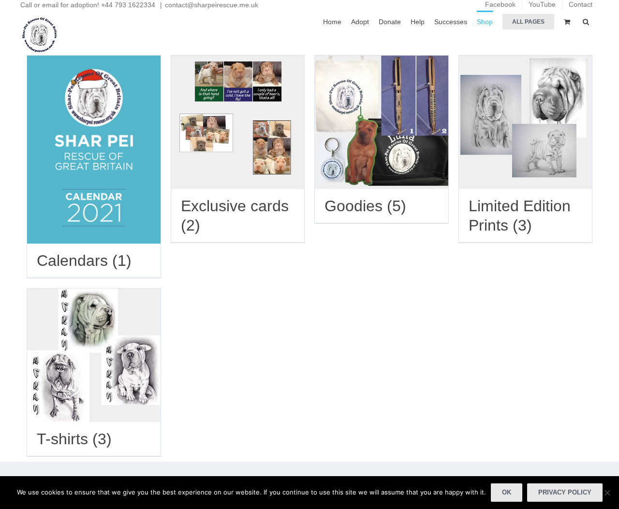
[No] (607, 492)
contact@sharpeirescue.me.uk (211, 5)
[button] (586, 21)
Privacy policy (564, 492)
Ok (506, 492)
